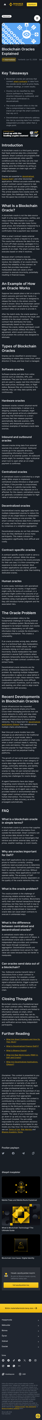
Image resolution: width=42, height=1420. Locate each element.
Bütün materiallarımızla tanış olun (19, 1308)
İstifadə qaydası (20, 1406)
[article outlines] (37, 18)
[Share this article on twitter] (3, 1153)
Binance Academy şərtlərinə (10, 1408)
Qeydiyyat (32, 4)
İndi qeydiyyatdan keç (21, 1285)
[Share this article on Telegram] (23, 1153)
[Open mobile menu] (39, 4)
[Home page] (16, 4)
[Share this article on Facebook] (13, 1153)
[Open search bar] (24, 4)
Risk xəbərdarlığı (31, 1406)
